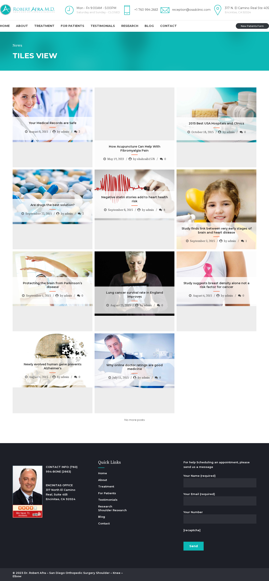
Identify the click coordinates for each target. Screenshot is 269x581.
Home (5, 26)
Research (129, 26)
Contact (168, 26)
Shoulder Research (112, 510)
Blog (149, 26)
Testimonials (103, 26)
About (22, 26)
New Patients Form (252, 26)
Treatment (44, 26)
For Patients (72, 26)
